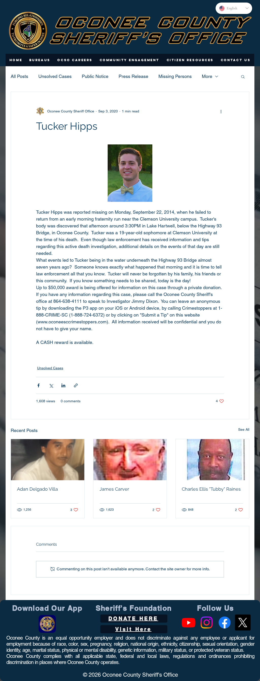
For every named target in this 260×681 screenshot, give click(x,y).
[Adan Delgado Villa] (47, 459)
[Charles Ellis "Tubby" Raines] (212, 459)
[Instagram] (207, 622)
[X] (243, 622)
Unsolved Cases (55, 76)
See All (243, 429)
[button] (40, 60)
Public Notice (95, 76)
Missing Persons (175, 76)
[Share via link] (75, 385)
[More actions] (221, 111)
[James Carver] (130, 459)
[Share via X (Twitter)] (50, 385)
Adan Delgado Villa (37, 489)
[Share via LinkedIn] (63, 385)
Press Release (133, 76)
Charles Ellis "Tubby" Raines (211, 489)
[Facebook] (225, 622)
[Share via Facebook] (38, 385)
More (207, 76)
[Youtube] (189, 622)
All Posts (19, 76)
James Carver (114, 489)
